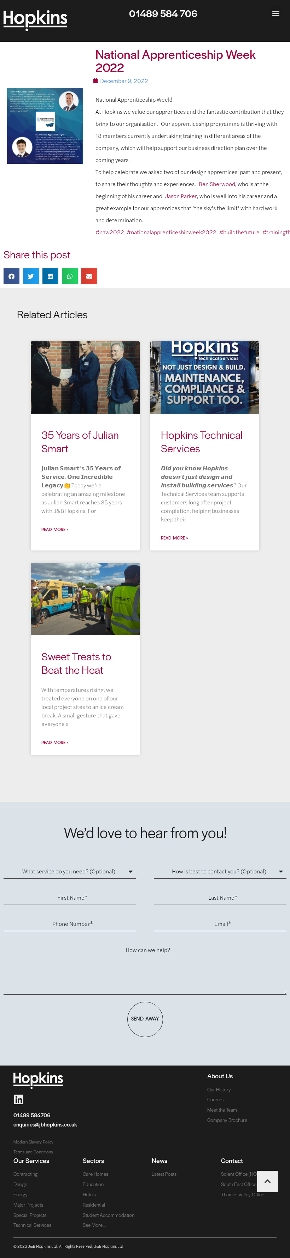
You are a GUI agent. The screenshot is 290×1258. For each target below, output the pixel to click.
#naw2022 (109, 232)
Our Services (31, 1160)
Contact (232, 1160)
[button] (276, 13)
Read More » (54, 530)
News (159, 1160)
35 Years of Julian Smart (80, 441)
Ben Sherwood (217, 184)
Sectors (93, 1160)
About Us (220, 1075)
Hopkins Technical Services (202, 441)
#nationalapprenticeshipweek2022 (171, 232)
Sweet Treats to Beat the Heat (76, 662)
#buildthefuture (239, 232)
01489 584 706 (163, 13)
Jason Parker (181, 196)
